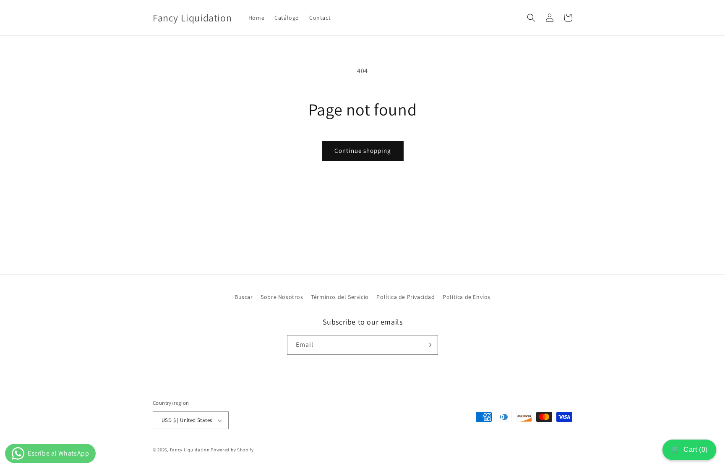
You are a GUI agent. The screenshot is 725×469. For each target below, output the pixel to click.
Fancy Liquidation (190, 450)
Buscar (244, 297)
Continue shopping (362, 151)
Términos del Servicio (340, 297)
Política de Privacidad (405, 297)
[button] (531, 17)
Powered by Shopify (232, 450)
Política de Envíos (466, 297)
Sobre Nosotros (282, 297)
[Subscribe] (428, 345)
